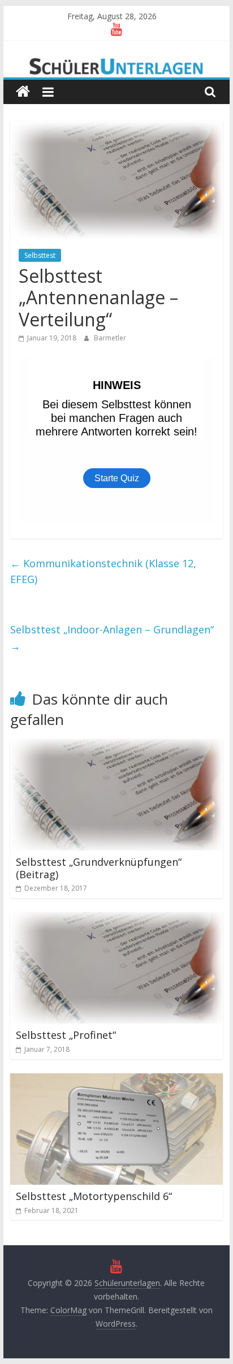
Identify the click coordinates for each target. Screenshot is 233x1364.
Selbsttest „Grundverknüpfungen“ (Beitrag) (99, 868)
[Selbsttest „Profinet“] (116, 919)
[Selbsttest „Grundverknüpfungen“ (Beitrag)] (116, 746)
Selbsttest (39, 255)
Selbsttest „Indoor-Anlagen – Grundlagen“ (112, 638)
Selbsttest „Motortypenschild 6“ (94, 1196)
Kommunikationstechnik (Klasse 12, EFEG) (103, 571)
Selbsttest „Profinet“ (66, 1035)
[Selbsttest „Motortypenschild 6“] (116, 1080)
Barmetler (110, 338)
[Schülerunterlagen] (23, 92)
